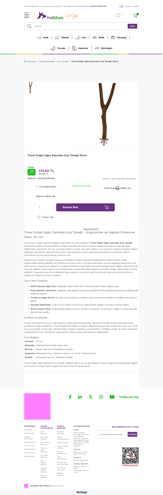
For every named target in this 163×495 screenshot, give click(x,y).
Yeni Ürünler (29, 446)
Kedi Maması (44, 433)
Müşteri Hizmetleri (28, 438)
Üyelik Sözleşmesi (62, 452)
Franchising (29, 453)
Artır (47, 207)
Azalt (31, 207)
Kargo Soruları (63, 442)
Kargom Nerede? (132, 6)
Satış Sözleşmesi (62, 458)
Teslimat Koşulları (60, 433)
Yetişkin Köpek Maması (44, 470)
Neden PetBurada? (31, 6)
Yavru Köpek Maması (44, 462)
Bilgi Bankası (29, 456)
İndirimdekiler (30, 449)
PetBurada (129, 397)
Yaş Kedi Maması (44, 456)
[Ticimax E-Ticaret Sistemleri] (81, 492)
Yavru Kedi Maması (45, 443)
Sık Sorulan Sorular (49, 6)
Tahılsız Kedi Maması (44, 450)
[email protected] (81, 460)
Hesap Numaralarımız (63, 438)
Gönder (132, 434)
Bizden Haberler (60, 474)
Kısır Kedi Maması (44, 438)
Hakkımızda (29, 433)
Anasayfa (28, 430)
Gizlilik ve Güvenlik (61, 469)
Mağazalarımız (30, 442)
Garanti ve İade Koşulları (62, 463)
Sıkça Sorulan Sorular (62, 447)
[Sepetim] (135, 15)
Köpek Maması (44, 476)
